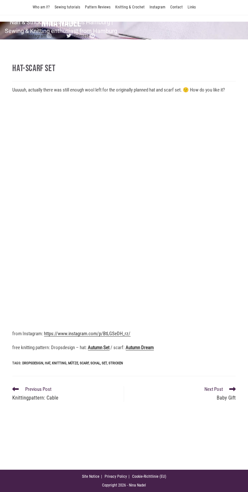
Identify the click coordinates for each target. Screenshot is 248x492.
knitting (59, 363)
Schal (95, 363)
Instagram (157, 7)
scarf (84, 363)
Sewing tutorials (67, 7)
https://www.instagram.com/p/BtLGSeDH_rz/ (87, 334)
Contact (176, 7)
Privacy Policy (116, 476)
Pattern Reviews (97, 7)
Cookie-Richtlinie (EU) (149, 476)
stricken (115, 363)
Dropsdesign (32, 363)
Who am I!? (41, 7)
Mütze (73, 363)
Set (104, 363)
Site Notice (90, 476)
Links (192, 7)
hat (47, 363)
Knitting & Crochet (130, 7)
